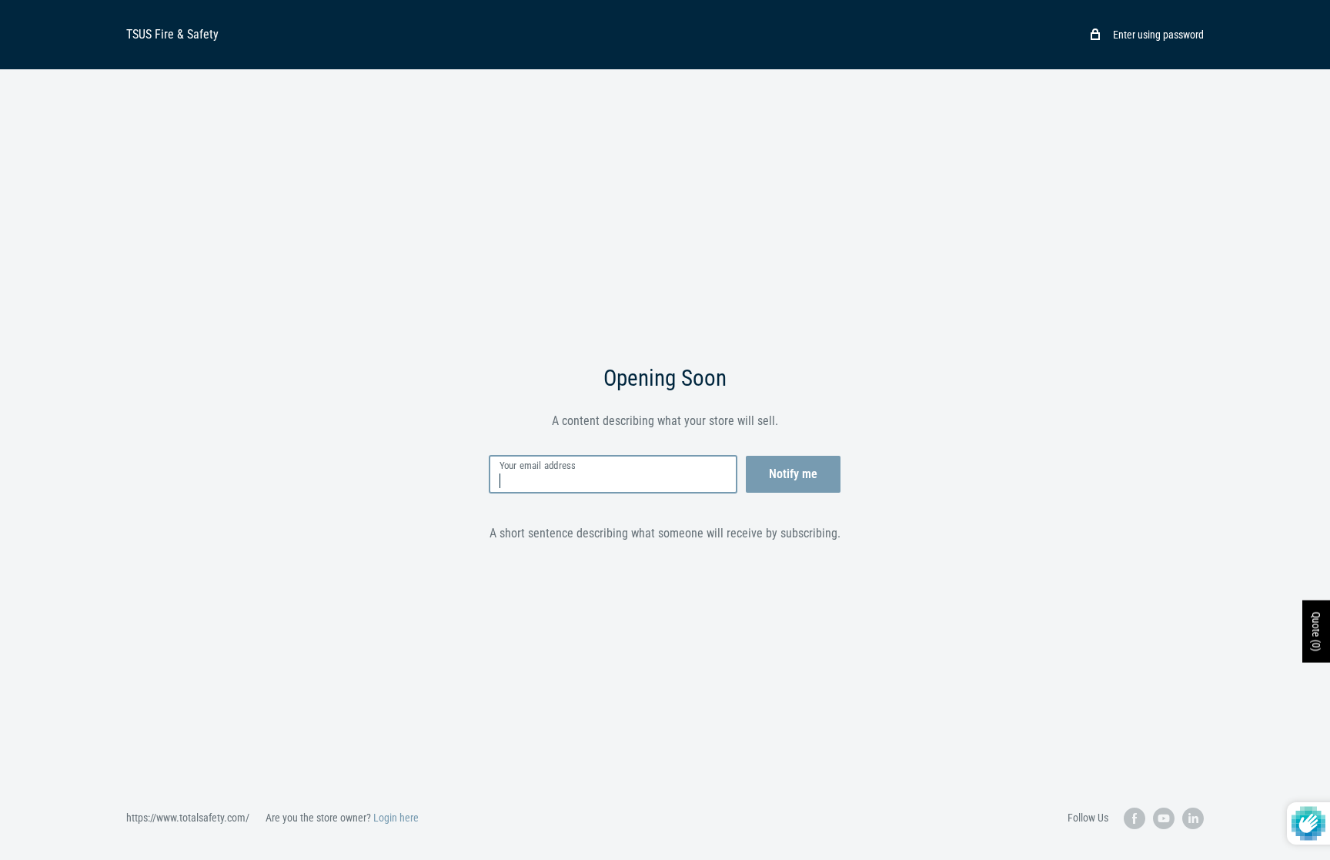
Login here (396, 817)
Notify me (793, 474)
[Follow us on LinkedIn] (1193, 818)
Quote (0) (1316, 631)
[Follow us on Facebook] (1134, 818)
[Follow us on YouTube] (1164, 818)
